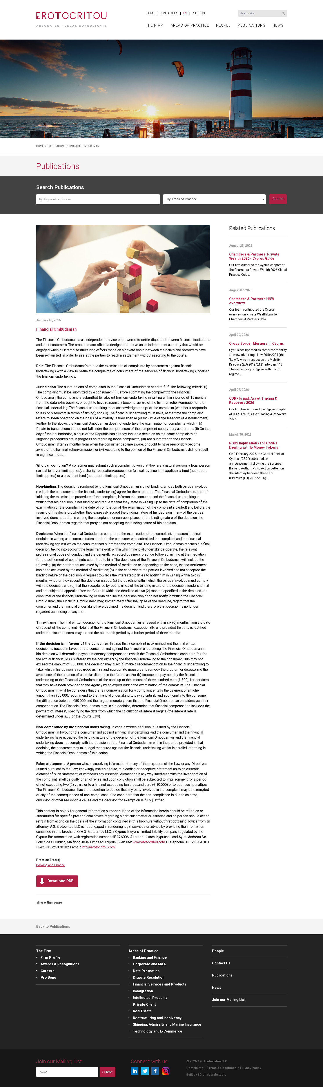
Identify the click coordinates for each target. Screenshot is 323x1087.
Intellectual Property (150, 998)
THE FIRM (155, 25)
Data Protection (146, 971)
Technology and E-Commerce (157, 1031)
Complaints (194, 1068)
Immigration (143, 991)
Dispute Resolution (148, 977)
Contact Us (221, 963)
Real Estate (142, 1011)
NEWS (277, 25)
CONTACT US (169, 13)
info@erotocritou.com (98, 847)
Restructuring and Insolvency (157, 1018)
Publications (222, 975)
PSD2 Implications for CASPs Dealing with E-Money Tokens (253, 445)
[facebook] (155, 1071)
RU (194, 13)
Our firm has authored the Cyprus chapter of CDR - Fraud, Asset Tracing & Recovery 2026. (258, 414)
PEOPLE (223, 25)
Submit (107, 1072)
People (218, 951)
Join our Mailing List (228, 1000)
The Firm (43, 951)
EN (185, 13)
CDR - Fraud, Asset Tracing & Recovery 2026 (253, 400)
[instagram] (165, 1071)
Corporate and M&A (149, 964)
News (216, 988)
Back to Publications (53, 926)
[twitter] (145, 1071)
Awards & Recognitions (60, 964)
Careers (47, 971)
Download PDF (60, 881)
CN (203, 13)
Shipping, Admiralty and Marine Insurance (167, 1024)
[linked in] (134, 1071)
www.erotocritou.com (149, 842)
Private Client (144, 1004)
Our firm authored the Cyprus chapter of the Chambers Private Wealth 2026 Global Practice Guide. (258, 269)
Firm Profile (50, 957)
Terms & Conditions (221, 1068)
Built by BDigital (197, 1074)
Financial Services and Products (159, 984)
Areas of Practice (143, 951)
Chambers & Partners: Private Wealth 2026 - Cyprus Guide (254, 256)
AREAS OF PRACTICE (190, 25)
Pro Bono (48, 977)
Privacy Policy (250, 1068)
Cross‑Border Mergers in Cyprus (256, 343)
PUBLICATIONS (251, 25)
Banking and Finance (50, 865)
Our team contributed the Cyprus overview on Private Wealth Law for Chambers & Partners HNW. (253, 314)
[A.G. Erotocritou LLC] (71, 18)
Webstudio (218, 1074)
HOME (150, 13)
